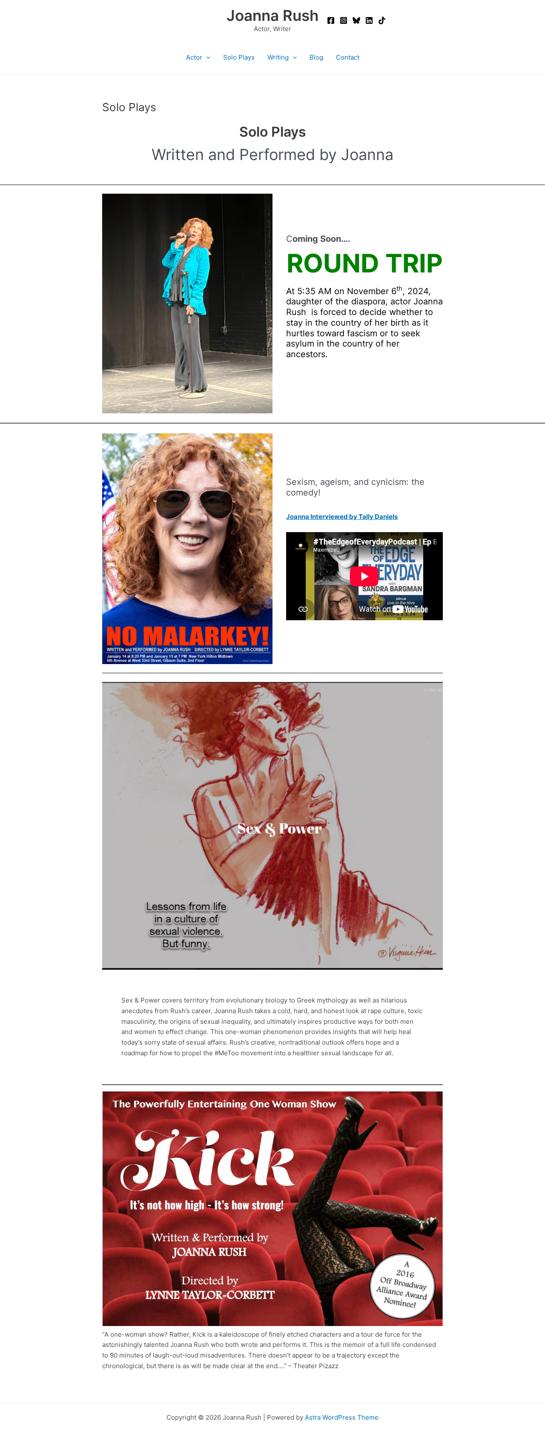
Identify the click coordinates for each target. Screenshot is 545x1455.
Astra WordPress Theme (342, 1417)
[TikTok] (382, 20)
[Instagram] (343, 20)
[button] (206, 57)
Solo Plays (239, 57)
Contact (347, 57)
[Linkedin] (369, 20)
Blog (316, 57)
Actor (194, 57)
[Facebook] (331, 20)
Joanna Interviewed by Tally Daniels (342, 517)
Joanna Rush (272, 15)
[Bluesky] (356, 20)
